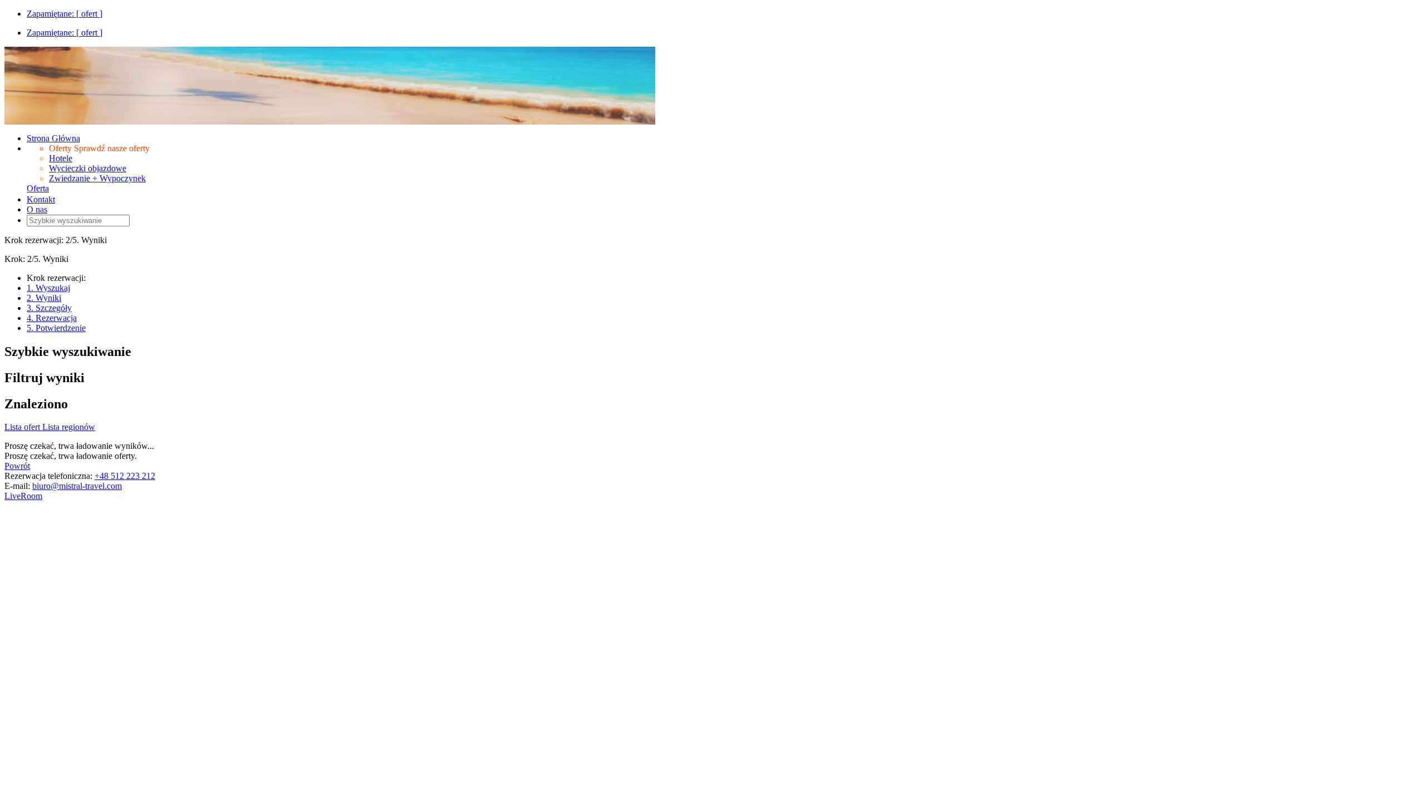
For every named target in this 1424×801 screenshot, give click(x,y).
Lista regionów (68, 427)
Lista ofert (23, 427)
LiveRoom (23, 496)
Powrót (17, 466)
